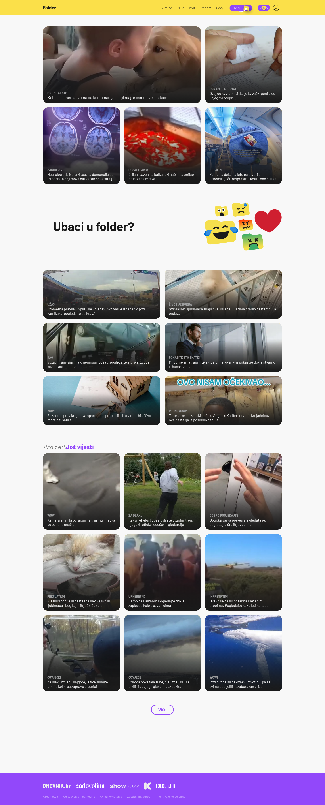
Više (162, 709)
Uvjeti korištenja (111, 796)
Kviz (192, 8)
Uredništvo (50, 796)
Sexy (219, 8)
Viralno (167, 8)
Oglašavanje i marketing (79, 796)
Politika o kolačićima (171, 796)
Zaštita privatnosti (139, 796)
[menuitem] (277, 7)
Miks (180, 8)
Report (206, 8)
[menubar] (277, 7)
